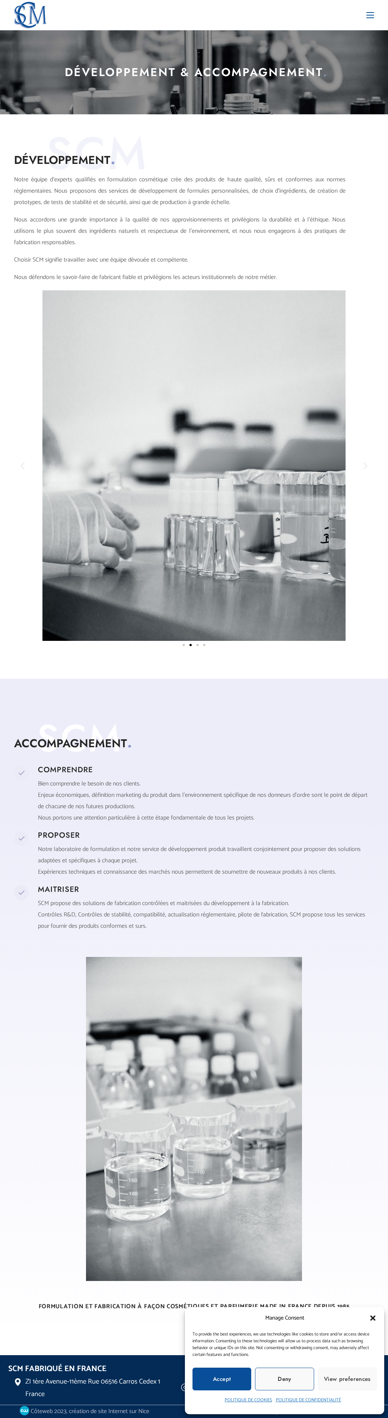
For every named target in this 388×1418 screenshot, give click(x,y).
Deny (284, 1379)
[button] (373, 1318)
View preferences (347, 1379)
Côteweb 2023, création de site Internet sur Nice (89, 1411)
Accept (222, 1379)
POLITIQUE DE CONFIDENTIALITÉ (308, 1400)
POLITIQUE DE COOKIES (248, 1400)
